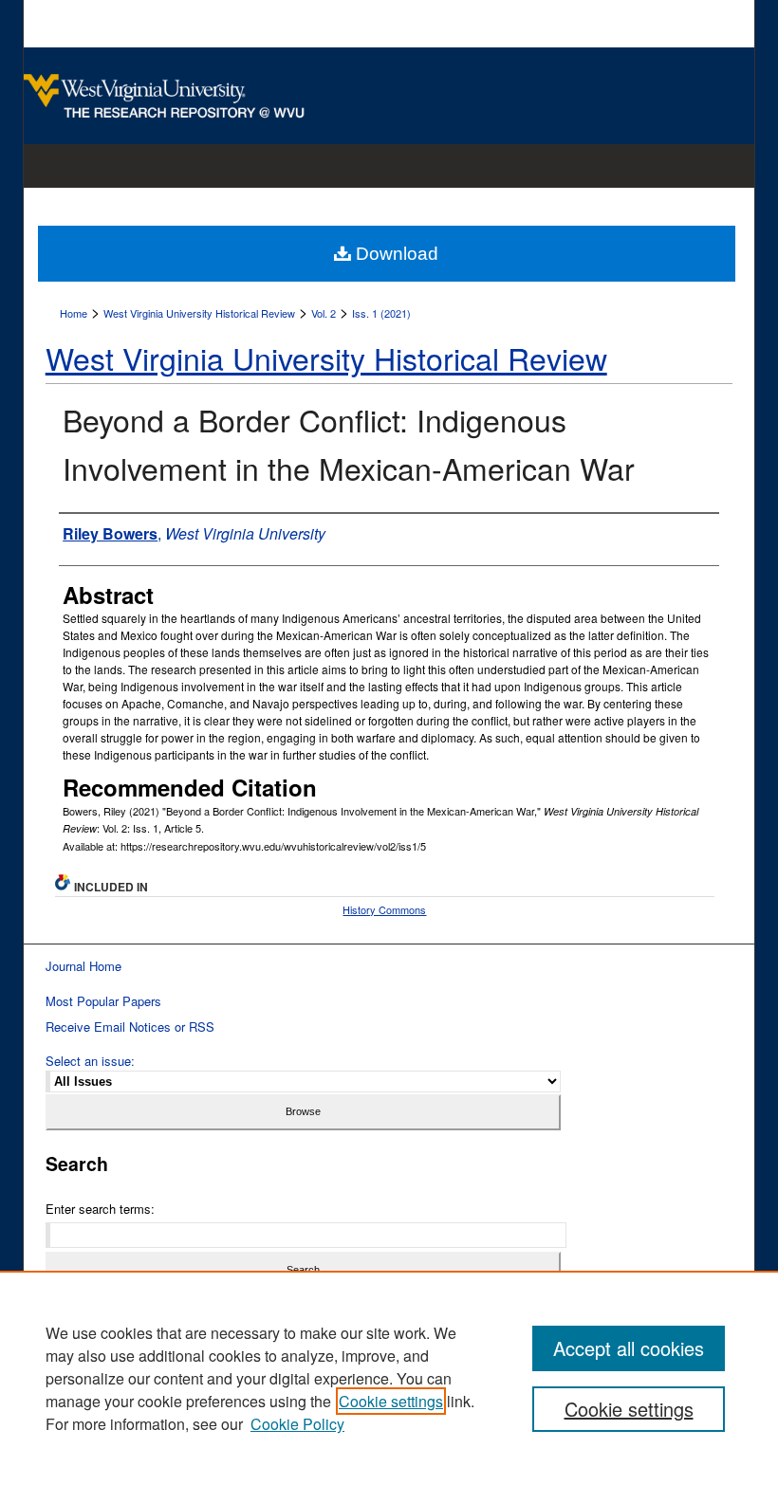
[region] (389, 1378)
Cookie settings (391, 1401)
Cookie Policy (297, 1424)
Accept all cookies (628, 1348)
